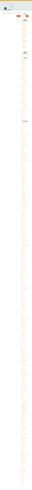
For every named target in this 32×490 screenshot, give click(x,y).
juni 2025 (23, 87)
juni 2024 (23, 111)
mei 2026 (23, 65)
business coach (24, 156)
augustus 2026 (24, 59)
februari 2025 (24, 95)
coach (23, 166)
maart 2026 (23, 69)
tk (22, 447)
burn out (23, 150)
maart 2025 (23, 93)
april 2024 (23, 115)
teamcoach (23, 435)
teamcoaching (24, 437)
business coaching (25, 158)
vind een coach (24, 457)
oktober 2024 (24, 103)
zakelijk (23, 479)
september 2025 (24, 81)
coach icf (23, 172)
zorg (22, 483)
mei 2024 (23, 113)
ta (22, 431)
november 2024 (24, 101)
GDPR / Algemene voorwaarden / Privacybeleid (12, 6)
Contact (11, 3)
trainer (23, 449)
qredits (23, 393)
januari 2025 (24, 97)
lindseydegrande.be (7, 9)
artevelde (23, 132)
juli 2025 (23, 85)
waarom (23, 469)
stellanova (23, 422)
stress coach (24, 426)
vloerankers (24, 459)
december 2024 (24, 99)
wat (22, 473)
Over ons (11, 9)
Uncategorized (24, 453)
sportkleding (24, 418)
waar (23, 467)
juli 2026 (23, 61)
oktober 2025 (24, 79)
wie (22, 477)
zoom (23, 481)
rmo (22, 397)
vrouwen (23, 463)
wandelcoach (24, 471)
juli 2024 (23, 109)
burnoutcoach (24, 154)
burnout (23, 152)
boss (23, 148)
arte (22, 130)
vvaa (22, 465)
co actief (23, 164)
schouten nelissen (24, 409)
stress (23, 424)
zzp (22, 485)
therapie (23, 439)
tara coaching (24, 433)
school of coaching (25, 401)
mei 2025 (23, 89)
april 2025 (23, 91)
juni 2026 (23, 63)
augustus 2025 (24, 83)
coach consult (24, 168)
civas (23, 162)
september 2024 (24, 105)
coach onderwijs (24, 176)
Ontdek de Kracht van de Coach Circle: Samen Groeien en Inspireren (24, 36)
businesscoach (24, 160)
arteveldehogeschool (25, 134)
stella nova (23, 420)
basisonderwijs (24, 140)
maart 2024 (23, 117)
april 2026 (23, 67)
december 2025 (24, 75)
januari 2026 (24, 73)
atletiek (23, 136)
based (23, 138)
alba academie (24, 126)
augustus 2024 (24, 107)
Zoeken (24, 13)
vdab (23, 455)
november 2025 (24, 77)
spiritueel (23, 414)
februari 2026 (24, 71)
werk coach (23, 475)
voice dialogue (24, 461)
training (23, 451)
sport (23, 416)
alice (23, 128)
